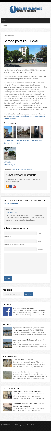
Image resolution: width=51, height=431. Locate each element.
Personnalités (28, 169)
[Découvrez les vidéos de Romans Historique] (14, 186)
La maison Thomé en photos (23, 360)
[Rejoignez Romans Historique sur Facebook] (10, 186)
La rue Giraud (36, 140)
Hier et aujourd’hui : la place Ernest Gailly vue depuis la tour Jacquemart (28, 405)
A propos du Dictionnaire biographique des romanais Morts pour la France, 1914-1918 (28, 329)
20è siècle (15, 169)
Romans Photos (9, 356)
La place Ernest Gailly (23, 141)
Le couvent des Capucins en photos (25, 372)
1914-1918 (7, 325)
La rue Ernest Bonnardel (9, 141)
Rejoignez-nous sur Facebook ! (23, 308)
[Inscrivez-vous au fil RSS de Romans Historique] (7, 186)
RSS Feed (14, 203)
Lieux (21, 169)
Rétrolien (7, 203)
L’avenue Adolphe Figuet (10, 163)
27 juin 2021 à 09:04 (12, 212)
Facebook (7, 305)
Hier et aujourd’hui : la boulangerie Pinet (27, 392)
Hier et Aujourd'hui (11, 388)
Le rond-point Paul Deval (21, 41)
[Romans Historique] (25, 13)
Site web (40, 249)
